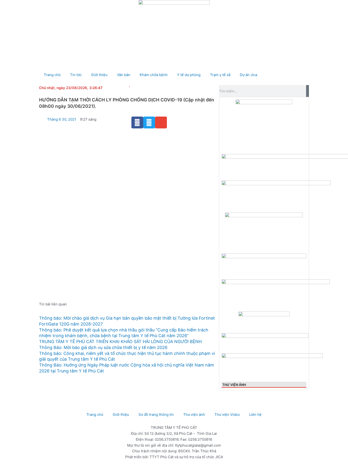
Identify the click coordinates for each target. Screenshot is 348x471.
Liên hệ (255, 414)
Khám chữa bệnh (154, 74)
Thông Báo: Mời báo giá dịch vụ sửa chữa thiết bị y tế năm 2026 (103, 347)
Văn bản (123, 74)
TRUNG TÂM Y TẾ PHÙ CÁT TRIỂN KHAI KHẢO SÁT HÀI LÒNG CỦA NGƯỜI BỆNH (120, 341)
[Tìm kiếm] (307, 91)
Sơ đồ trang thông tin (156, 414)
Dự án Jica (248, 74)
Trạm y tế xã (220, 74)
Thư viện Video (227, 414)
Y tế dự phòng (189, 74)
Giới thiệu (99, 74)
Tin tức (76, 74)
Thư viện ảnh (234, 385)
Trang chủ (52, 74)
